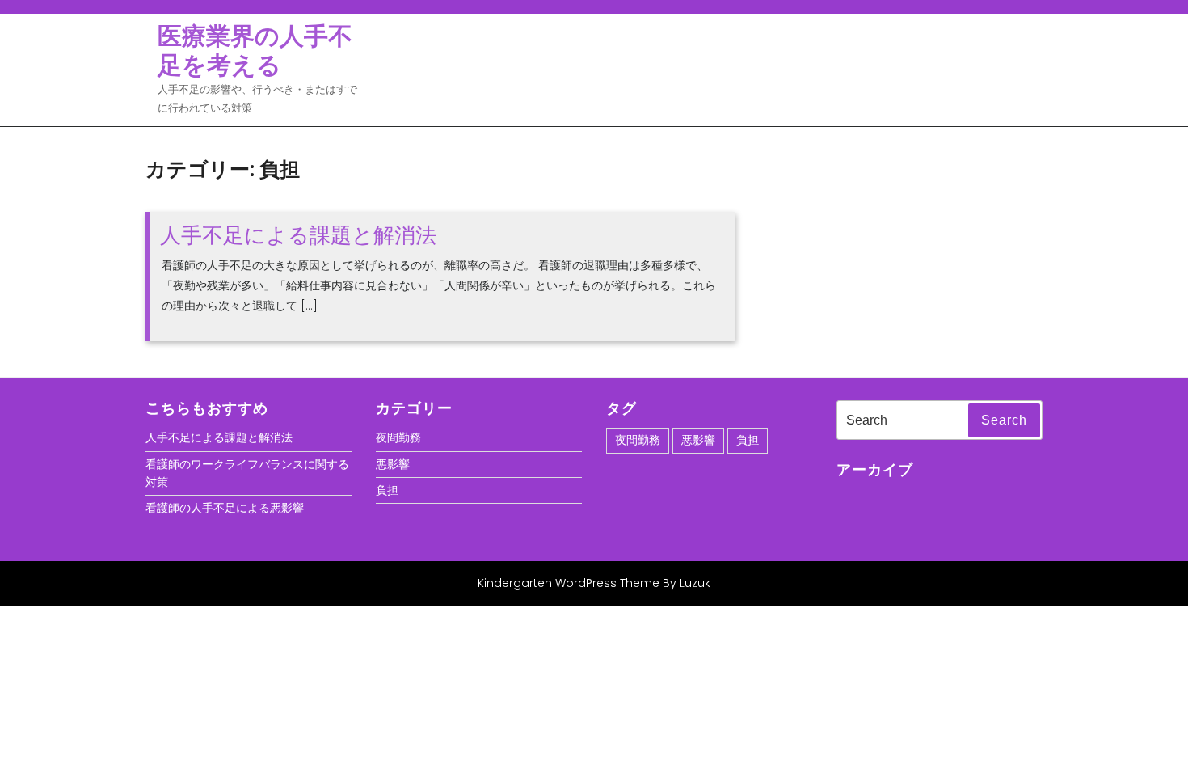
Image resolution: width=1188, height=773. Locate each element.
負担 (387, 490)
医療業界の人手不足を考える (255, 50)
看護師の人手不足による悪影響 (224, 508)
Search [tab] (1004, 420)
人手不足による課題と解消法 (298, 235)
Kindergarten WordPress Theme (568, 583)
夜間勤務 (398, 437)
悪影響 (393, 464)
